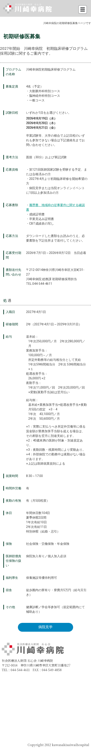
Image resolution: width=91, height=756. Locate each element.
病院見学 (45, 627)
